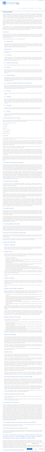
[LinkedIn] (41, 0)
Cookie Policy (33, 450)
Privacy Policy (36, 450)
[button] (43, 443)
